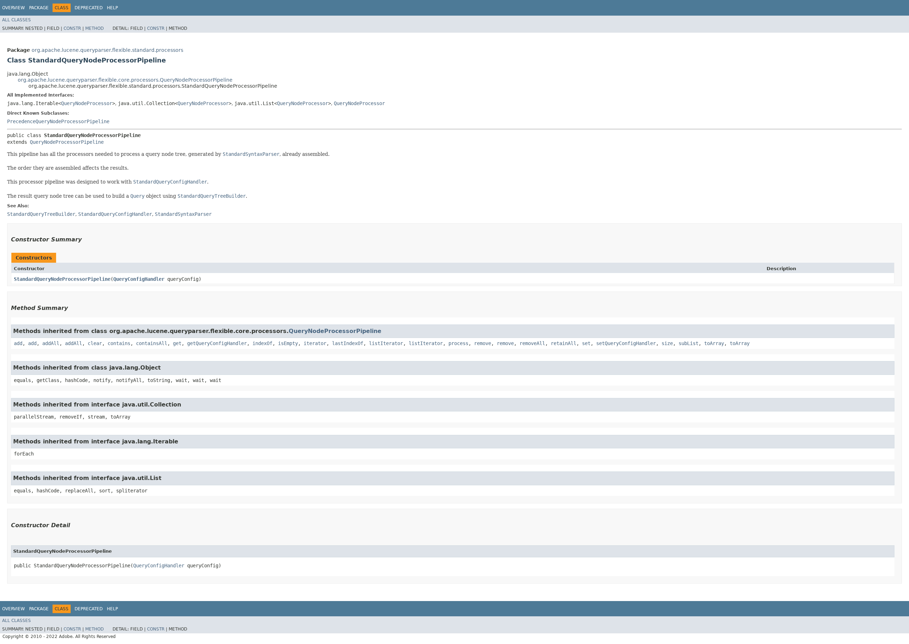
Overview (13, 7)
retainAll (563, 343)
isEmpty (288, 343)
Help (112, 7)
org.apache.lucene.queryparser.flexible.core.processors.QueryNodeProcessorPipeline (125, 80)
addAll (50, 343)
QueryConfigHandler (138, 279)
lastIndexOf (347, 343)
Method (94, 28)
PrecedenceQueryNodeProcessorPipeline (58, 121)
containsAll (151, 343)
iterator (315, 343)
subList (688, 343)
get (177, 343)
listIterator (386, 343)
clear (95, 343)
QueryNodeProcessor (86, 103)
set (586, 343)
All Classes (16, 19)
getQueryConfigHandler (217, 343)
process (458, 343)
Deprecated (89, 7)
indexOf (262, 343)
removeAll (532, 343)
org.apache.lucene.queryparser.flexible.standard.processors (107, 50)
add (18, 343)
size (667, 343)
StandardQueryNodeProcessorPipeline (62, 279)
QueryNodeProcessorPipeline (67, 142)
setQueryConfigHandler (626, 343)
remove (482, 343)
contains (119, 343)
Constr (72, 28)
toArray (714, 343)
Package (39, 7)
